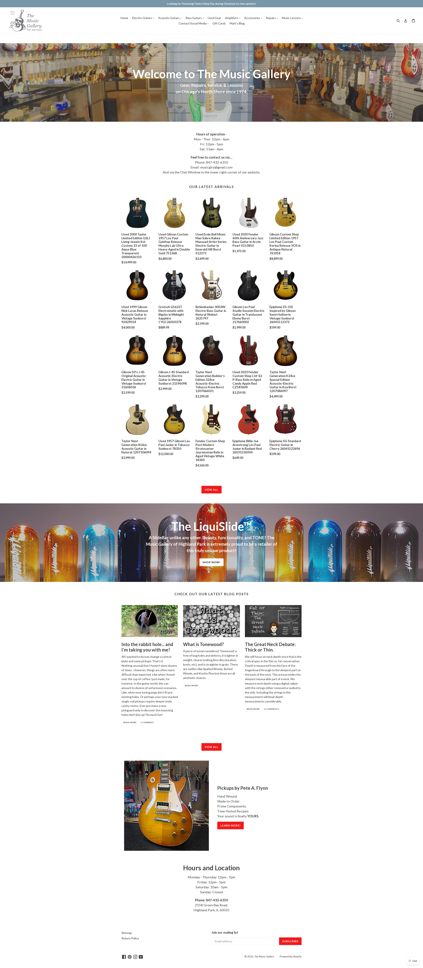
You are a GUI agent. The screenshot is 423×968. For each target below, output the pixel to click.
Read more (129, 722)
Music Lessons (291, 18)
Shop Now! (212, 562)
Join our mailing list (225, 932)
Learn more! (230, 825)
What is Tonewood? (203, 644)
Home (124, 18)
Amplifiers (232, 18)
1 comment (147, 722)
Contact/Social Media (193, 23)
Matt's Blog (237, 23)
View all (211, 489)
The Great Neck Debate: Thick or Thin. (270, 647)
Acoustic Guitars (169, 18)
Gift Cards (219, 23)
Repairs (271, 18)
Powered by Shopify (291, 956)
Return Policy (130, 938)
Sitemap (126, 933)
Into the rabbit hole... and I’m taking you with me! (147, 647)
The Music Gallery (264, 956)
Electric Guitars (142, 18)
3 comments (271, 709)
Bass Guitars (194, 18)
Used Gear (214, 18)
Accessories (252, 18)
